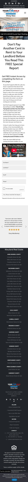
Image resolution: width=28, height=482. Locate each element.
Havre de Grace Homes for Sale (14, 342)
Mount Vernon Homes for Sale (14, 376)
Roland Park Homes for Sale (14, 299)
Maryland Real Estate (14, 249)
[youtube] (6, 3)
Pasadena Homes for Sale (14, 262)
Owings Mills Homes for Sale (14, 291)
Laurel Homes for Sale (14, 369)
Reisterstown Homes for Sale (14, 296)
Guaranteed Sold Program (14, 410)
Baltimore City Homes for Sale (14, 271)
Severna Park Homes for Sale (14, 264)
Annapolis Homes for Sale (14, 257)
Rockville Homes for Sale (14, 363)
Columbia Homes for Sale (14, 349)
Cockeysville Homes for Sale (14, 276)
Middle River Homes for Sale (14, 286)
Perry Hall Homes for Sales (14, 294)
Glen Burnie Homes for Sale (14, 356)
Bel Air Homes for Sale (14, 335)
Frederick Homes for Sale (14, 328)
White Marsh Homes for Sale (14, 306)
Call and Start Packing (14, 34)
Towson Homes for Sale (14, 304)
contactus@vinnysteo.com (15, 439)
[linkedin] (12, 3)
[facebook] (15, 3)
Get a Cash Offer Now (14, 413)
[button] (2, 226)
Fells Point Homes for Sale (14, 278)
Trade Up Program (14, 428)
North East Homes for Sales (14, 315)
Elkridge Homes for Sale (14, 351)
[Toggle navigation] (25, 12)
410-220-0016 (14, 1)
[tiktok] (22, 3)
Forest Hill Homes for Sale (14, 340)
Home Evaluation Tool (14, 407)
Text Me (20, 437)
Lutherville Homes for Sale (14, 284)
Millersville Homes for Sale (14, 259)
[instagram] (9, 3)
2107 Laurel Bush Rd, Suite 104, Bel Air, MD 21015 (14, 7)
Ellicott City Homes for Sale (14, 354)
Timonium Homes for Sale (14, 301)
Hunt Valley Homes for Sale (14, 281)
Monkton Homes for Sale (14, 289)
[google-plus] (19, 3)
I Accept (14, 479)
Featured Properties (14, 421)
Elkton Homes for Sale (14, 313)
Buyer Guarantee (14, 424)
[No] (26, 477)
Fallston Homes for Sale (14, 337)
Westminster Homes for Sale (14, 322)
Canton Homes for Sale (14, 273)
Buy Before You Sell (14, 416)
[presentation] (13, 189)
